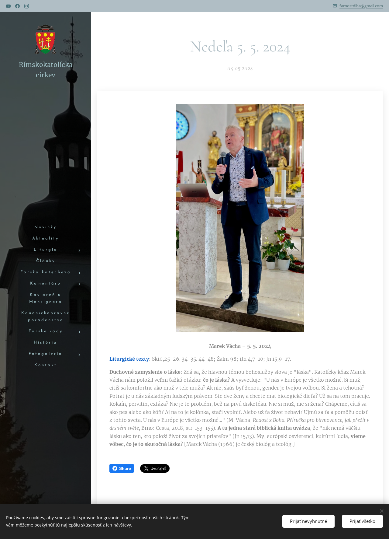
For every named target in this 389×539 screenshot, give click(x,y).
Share (125, 468)
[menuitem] (45, 227)
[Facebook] (17, 6)
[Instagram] (26, 6)
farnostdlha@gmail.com (361, 6)
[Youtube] (8, 6)
